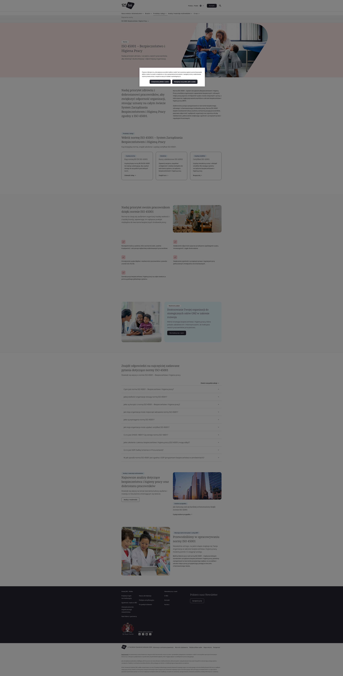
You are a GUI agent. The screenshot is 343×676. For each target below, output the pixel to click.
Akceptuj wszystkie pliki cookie (185, 82)
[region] (172, 77)
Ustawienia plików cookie (160, 82)
